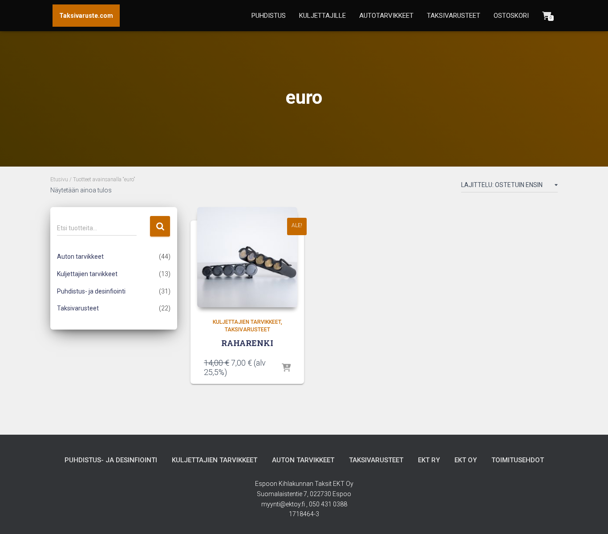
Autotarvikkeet (386, 16)
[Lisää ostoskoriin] (286, 368)
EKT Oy (465, 460)
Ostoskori (511, 16)
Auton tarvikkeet (80, 256)
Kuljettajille (322, 16)
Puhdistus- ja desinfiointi (91, 291)
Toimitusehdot (517, 460)
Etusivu (59, 179)
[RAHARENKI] (247, 257)
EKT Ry (429, 460)
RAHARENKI (247, 343)
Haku (160, 226)
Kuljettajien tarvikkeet (87, 273)
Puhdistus (268, 16)
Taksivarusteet (453, 16)
